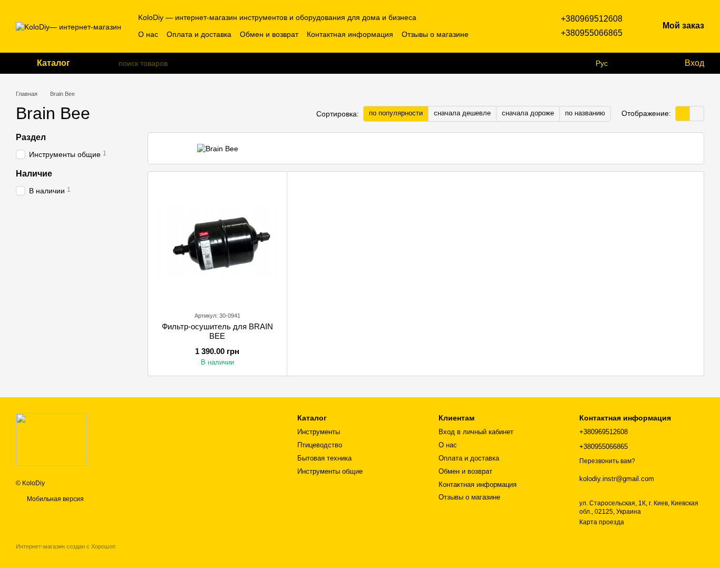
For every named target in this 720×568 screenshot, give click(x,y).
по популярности (396, 113)
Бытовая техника (324, 458)
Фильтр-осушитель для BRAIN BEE (217, 331)
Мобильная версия (54, 499)
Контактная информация (350, 34)
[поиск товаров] (110, 63)
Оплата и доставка (199, 34)
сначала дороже (528, 113)
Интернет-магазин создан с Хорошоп (65, 546)
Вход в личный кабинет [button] (476, 432)
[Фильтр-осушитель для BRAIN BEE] (217, 241)
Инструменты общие (330, 471)
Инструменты (318, 432)
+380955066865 (591, 32)
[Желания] (654, 63)
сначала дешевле (462, 113)
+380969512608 (591, 18)
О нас (148, 34)
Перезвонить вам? (607, 461)
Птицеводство (319, 445)
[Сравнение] (633, 63)
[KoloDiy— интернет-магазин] (51, 439)
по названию (585, 113)
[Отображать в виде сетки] (683, 113)
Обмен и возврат (269, 34)
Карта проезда (601, 522)
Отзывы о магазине (435, 34)
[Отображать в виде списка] (697, 113)
